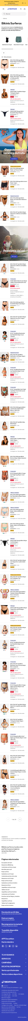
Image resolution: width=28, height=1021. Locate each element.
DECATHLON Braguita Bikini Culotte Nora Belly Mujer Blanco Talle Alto (18, 408)
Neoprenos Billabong (7, 865)
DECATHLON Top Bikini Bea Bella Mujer (17, 422)
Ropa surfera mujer (7, 880)
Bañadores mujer (7, 44)
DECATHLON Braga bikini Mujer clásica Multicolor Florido (17, 511)
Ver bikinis (14, 158)
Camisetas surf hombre (8, 894)
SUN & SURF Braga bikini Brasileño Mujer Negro (17, 112)
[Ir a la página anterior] (8, 819)
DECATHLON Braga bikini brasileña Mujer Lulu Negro (17, 302)
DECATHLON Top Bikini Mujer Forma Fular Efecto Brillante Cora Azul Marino (18, 786)
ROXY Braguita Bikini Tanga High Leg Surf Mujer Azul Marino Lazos (18, 686)
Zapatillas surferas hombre (9, 892)
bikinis (16, 28)
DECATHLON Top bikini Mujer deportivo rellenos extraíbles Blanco (18, 265)
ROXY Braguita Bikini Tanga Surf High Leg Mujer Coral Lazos (18, 475)
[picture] (4, 64)
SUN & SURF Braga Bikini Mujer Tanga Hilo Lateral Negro (18, 608)
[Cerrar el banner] (25, 3)
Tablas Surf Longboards (8, 903)
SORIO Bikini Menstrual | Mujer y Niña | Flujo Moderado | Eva (18, 281)
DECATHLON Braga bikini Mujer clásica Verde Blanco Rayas (18, 525)
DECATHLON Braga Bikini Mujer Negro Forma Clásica (17, 60)
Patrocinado (3, 129)
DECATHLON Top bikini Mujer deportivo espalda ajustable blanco (18, 706)
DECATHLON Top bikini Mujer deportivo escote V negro (18, 317)
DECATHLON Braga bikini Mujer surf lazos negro (17, 169)
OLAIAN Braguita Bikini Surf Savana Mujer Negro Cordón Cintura (18, 772)
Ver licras (14, 256)
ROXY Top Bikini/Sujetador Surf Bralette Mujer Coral (17, 370)
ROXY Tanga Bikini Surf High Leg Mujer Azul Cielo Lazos (18, 390)
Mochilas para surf (7, 869)
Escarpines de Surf (7, 862)
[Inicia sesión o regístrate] (21, 9)
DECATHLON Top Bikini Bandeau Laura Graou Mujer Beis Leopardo (18, 665)
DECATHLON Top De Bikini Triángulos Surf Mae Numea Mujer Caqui (18, 803)
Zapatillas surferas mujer (9, 887)
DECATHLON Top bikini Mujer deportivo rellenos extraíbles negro (18, 213)
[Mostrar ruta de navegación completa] (2, 18)
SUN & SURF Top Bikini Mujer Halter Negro (18, 439)
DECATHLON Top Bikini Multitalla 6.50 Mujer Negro (17, 355)
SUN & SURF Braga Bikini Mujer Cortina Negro (18, 541)
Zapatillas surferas (7, 901)
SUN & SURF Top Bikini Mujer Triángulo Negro (18, 92)
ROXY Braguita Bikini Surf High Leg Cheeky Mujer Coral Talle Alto (18, 738)
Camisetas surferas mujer (9, 867)
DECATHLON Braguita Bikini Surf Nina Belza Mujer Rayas (18, 495)
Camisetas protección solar (9, 876)
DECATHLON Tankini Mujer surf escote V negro (17, 756)
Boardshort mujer (19, 44)
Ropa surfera (5, 871)
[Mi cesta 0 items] (24, 9)
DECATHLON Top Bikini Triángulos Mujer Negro (16, 720)
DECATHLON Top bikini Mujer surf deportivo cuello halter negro (18, 562)
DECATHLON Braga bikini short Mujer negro (18, 182)
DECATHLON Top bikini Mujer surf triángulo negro (18, 628)
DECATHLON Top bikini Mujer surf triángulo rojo (18, 577)
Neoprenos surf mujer (8, 878)
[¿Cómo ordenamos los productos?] (2, 57)
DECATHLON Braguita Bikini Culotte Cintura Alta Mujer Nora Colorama (18, 593)
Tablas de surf (5, 889)
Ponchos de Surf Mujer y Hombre (11, 896)
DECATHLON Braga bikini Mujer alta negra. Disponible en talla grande (18, 76)
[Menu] (3, 9)
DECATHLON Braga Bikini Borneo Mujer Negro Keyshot (18, 457)
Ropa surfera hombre (7, 905)
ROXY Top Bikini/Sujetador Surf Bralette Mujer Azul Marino (17, 644)
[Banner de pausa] (22, 3)
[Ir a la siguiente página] (20, 819)
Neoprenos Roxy (6, 885)
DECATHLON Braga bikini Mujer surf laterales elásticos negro (18, 199)
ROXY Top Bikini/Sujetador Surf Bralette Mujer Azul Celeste (17, 335)
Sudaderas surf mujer (8, 874)
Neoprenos (5, 898)
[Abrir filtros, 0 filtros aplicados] (4, 53)
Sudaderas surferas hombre (9, 883)
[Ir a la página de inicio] (12, 9)
